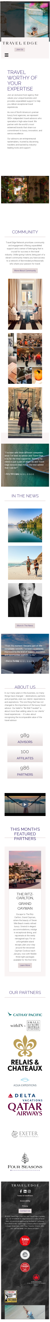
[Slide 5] (18, 1170)
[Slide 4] (17, 1170)
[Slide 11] (31, 1170)
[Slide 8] (25, 1170)
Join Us (19, 49)
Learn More (25, 965)
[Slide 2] (12, 1170)
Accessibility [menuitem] (25, 1201)
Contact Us (25, 1210)
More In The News (25, 625)
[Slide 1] (11, 1170)
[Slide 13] (35, 1170)
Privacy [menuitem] (25, 1206)
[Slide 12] (33, 1170)
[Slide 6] (21, 1170)
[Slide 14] (37, 1170)
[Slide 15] (39, 1170)
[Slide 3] (14, 1170)
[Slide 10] (29, 1170)
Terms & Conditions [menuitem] (25, 1196)
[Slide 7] (22, 1170)
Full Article (25, 541)
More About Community (25, 270)
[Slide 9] (27, 1170)
